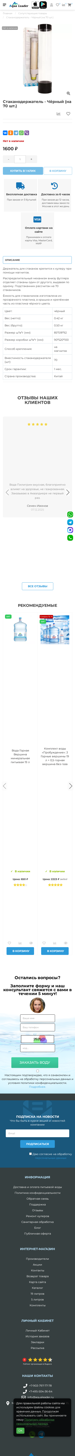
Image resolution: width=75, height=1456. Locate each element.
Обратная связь (38, 1198)
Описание (12, 260)
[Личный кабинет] (51, 5)
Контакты (37, 1270)
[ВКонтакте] (5, 133)
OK (20, 1430)
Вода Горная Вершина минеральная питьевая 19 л (20, 756)
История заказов (37, 1336)
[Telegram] (16, 133)
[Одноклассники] (10, 133)
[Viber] (26, 133)
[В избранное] (9, 943)
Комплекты (38, 1305)
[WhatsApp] (21, 133)
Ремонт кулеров (37, 1216)
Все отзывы (37, 586)
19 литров (37, 1293)
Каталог (37, 1288)
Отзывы (37, 1210)
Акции (37, 1264)
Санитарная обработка (37, 1222)
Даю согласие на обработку (52, 1156)
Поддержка (37, 1204)
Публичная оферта (37, 1233)
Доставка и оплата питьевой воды (37, 1187)
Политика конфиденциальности (38, 1193)
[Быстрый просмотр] (31, 943)
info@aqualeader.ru (41, 1397)
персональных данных (50, 1158)
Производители (37, 1259)
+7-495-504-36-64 (40, 1391)
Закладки (37, 1342)
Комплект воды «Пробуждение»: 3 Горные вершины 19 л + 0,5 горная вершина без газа (55, 756)
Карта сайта (37, 1282)
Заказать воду (35, 1062)
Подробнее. (37, 1087)
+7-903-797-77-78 (40, 1385)
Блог (37, 1227)
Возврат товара (38, 1276)
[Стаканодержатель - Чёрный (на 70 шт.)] (37, 59)
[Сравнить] (20, 943)
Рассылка (37, 1348)
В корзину (57, 171)
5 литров (37, 1299)
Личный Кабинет (38, 1330)
